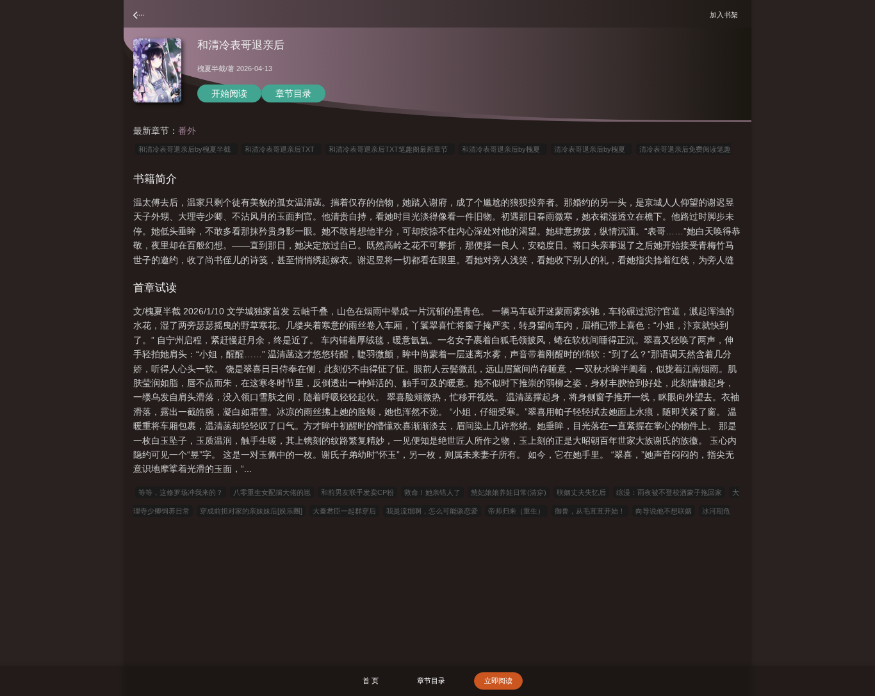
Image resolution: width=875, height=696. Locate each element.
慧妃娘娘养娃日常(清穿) (508, 492)
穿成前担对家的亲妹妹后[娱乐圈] (251, 511)
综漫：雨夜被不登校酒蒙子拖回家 (669, 492)
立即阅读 (498, 680)
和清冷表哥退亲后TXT (281, 149)
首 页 (371, 680)
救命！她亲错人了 (432, 492)
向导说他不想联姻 (663, 511)
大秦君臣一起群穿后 (344, 511)
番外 (187, 130)
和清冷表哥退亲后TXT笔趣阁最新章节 (390, 149)
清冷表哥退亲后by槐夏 (591, 149)
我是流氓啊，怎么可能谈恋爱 (432, 511)
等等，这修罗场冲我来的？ (180, 492)
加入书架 (726, 14)
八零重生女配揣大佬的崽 (272, 492)
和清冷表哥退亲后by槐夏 (503, 149)
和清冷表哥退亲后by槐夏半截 (186, 149)
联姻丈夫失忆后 (581, 492)
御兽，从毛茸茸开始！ (590, 511)
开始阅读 (229, 93)
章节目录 (293, 93)
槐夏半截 (211, 68)
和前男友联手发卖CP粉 (357, 492)
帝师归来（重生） (516, 511)
